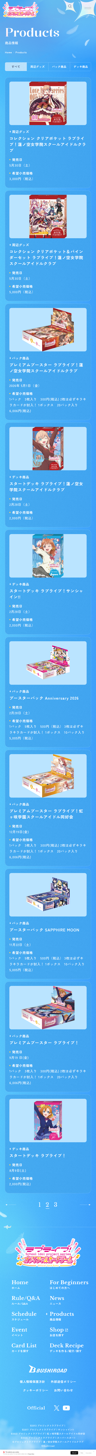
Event (19, 1332)
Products (62, 1316)
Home (8, 52)
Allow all (74, 1453)
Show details (89, 1452)
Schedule (24, 1316)
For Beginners (69, 1284)
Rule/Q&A (26, 1300)
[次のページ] (85, 1205)
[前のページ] (10, 1205)
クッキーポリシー (35, 1390)
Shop (57, 1332)
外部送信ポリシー (63, 1381)
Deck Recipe (67, 1348)
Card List (24, 1348)
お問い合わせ (63, 1390)
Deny (82, 1453)
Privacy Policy (31, 1454)
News (57, 1300)
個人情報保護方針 (32, 1381)
